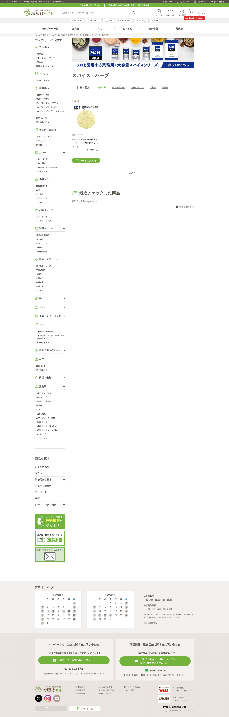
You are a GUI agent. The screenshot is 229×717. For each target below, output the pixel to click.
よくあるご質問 (128, 690)
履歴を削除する (186, 206)
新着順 (153, 87)
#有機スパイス (93, 21)
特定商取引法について (83, 690)
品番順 (165, 87)
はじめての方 (184, 2)
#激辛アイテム (77, 21)
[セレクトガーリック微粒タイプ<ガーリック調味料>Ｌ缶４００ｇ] (86, 117)
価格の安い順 (118, 87)
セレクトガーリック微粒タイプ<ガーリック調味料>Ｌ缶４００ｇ (86, 142)
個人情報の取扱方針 (106, 690)
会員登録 (168, 2)
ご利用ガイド (202, 2)
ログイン (158, 15)
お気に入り (170, 15)
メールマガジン (105, 694)
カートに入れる (88, 160)
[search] (134, 12)
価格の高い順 (137, 87)
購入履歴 (182, 15)
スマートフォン (87, 709)
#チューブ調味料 (124, 21)
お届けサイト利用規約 (131, 687)
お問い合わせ (219, 2)
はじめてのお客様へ (106, 687)
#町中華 (154, 21)
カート (192, 15)
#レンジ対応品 (141, 21)
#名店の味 (108, 21)
